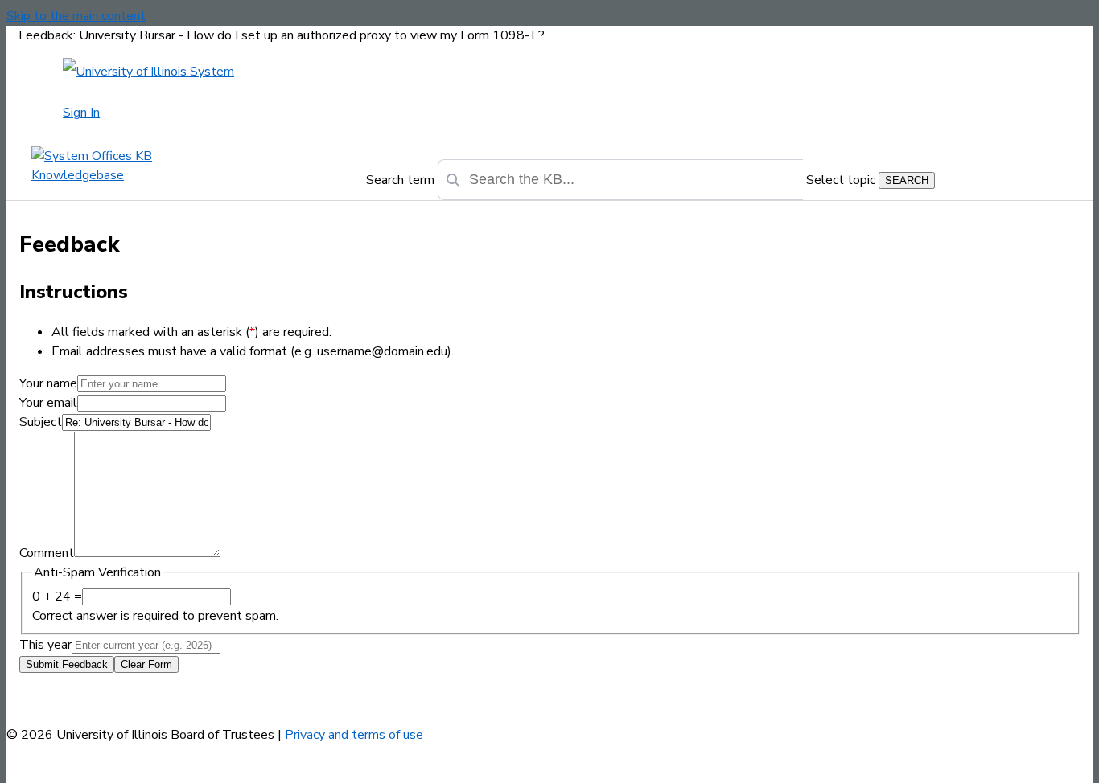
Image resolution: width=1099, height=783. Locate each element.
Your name (48, 383)
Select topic (840, 180)
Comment (46, 553)
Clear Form (146, 664)
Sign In (81, 112)
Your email (48, 403)
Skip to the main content (76, 16)
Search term (400, 180)
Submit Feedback (67, 664)
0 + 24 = (57, 596)
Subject (40, 422)
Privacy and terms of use (354, 735)
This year (45, 645)
